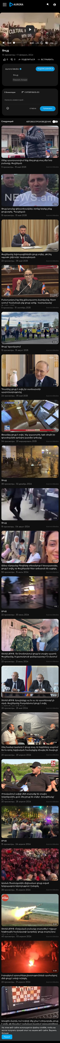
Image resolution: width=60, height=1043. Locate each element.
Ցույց (4, 480)
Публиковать (47, 108)
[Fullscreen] (56, 42)
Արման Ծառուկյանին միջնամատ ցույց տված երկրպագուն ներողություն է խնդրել (25, 884)
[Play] (3, 42)
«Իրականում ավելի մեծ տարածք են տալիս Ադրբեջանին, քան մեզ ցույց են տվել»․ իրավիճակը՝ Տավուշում (27, 796)
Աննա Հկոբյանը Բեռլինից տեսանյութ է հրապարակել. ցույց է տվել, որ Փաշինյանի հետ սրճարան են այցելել (29, 567)
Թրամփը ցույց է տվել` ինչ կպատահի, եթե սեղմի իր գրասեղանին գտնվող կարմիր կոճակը (28, 436)
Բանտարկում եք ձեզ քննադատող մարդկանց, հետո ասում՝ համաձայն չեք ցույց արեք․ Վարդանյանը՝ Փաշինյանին (28, 302)
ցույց (4, 611)
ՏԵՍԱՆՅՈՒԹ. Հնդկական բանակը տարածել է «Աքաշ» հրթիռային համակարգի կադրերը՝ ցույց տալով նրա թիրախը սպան (29, 931)
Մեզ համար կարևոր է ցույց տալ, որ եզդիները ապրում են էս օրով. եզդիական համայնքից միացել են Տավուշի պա (29, 750)
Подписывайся (45, 68)
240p (51, 43)
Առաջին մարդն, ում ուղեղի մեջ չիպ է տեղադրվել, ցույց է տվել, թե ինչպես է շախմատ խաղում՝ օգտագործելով (29, 1022)
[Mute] (46, 42)
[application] (30, 29)
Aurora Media (12, 69)
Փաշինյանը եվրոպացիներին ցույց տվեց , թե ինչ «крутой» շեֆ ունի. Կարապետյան (26, 256)
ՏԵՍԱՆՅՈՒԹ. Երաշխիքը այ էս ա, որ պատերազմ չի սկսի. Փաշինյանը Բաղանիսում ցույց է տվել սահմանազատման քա (27, 703)
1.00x (37, 43)
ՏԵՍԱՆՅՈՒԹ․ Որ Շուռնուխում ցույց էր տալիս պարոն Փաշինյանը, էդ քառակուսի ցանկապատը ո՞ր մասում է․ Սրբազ (29, 656)
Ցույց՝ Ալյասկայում (11, 346)
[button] (54, 4)
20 (41, 42)
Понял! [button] (7, 1036)
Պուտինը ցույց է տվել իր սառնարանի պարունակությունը (21, 391)
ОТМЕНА (33, 108)
